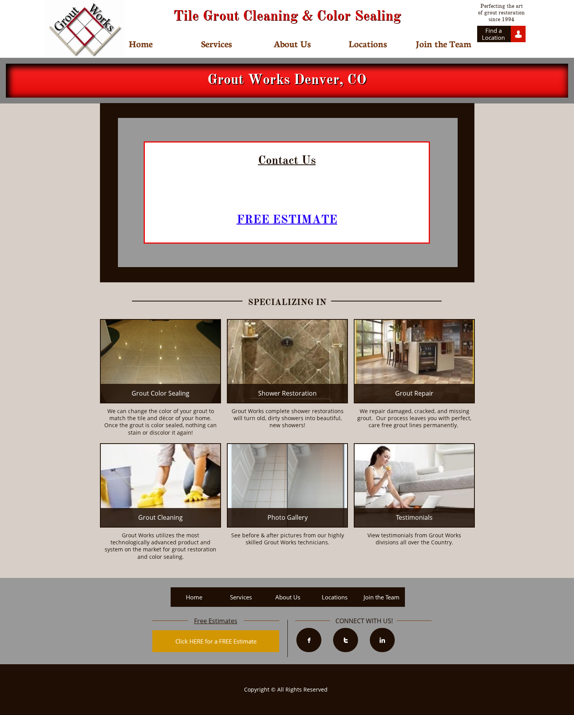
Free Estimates (215, 621)
